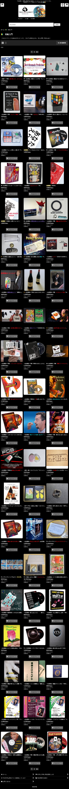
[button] (2, 5)
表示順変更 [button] (63, 43)
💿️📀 (44, 2)
